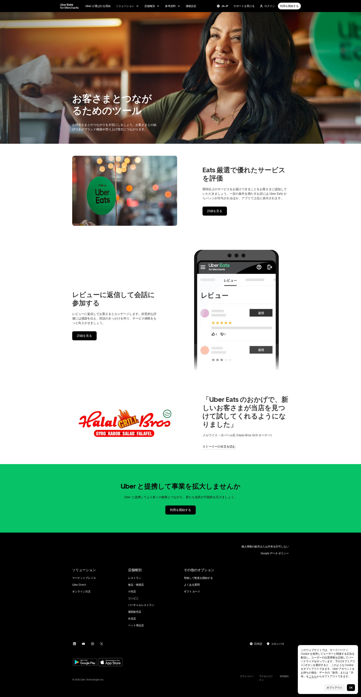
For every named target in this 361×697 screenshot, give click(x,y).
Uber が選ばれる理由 (98, 6)
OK (351, 687)
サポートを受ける (244, 6)
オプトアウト (334, 687)
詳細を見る (214, 211)
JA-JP (224, 6)
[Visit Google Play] (85, 663)
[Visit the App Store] (111, 662)
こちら (313, 676)
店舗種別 (149, 6)
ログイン (269, 6)
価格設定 (191, 6)
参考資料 (170, 6)
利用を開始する (289, 6)
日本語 (258, 643)
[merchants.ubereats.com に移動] (69, 6)
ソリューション (125, 6)
